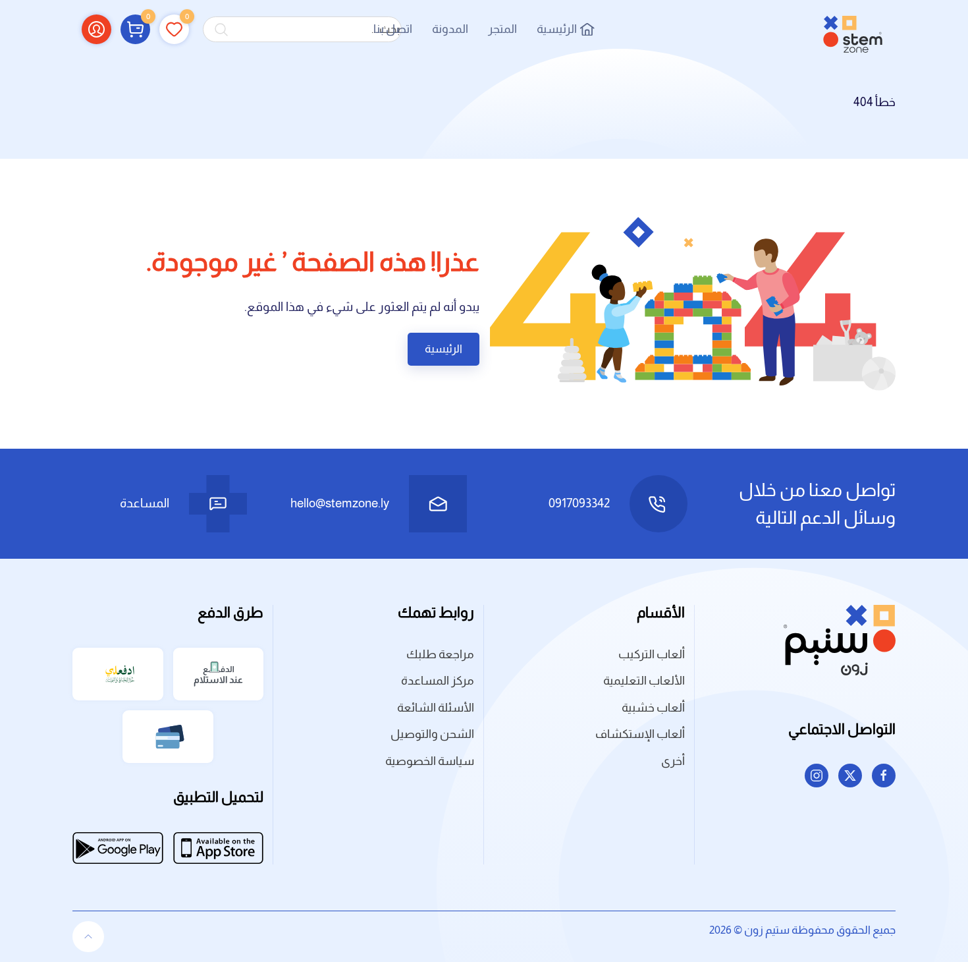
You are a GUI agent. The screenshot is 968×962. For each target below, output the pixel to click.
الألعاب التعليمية (644, 680)
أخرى (673, 761)
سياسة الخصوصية (429, 761)
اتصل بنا (392, 29)
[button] (135, 29)
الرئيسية (557, 29)
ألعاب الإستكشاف (640, 734)
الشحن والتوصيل (432, 734)
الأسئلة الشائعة (435, 707)
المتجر (502, 29)
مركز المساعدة (437, 680)
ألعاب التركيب (651, 654)
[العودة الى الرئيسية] (853, 29)
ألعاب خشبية (653, 707)
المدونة (450, 29)
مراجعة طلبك (440, 654)
